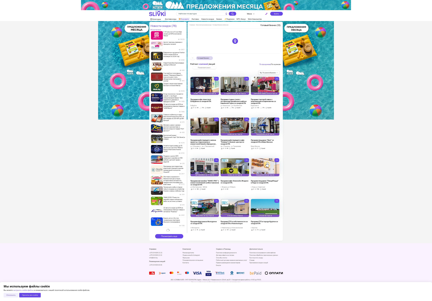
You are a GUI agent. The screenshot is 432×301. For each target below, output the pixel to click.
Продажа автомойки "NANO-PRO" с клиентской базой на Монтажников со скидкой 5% (204, 183)
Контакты (186, 263)
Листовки (195, 19)
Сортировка (156, 30)
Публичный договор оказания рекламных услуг (231, 260)
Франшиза (186, 258)
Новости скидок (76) (164, 26)
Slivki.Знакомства (255, 19)
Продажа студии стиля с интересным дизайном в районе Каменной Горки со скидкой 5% (233, 101)
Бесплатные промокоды (204, 25)
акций (212, 64)
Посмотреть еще (169, 236)
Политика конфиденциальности (226, 253)
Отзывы (251, 260)
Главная (192, 25)
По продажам (264, 64)
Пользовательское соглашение (193, 260)
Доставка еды (170, 19)
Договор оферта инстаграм (225, 255)
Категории (157, 19)
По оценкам (276, 64)
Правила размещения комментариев (228, 263)
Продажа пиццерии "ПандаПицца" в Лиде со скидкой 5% (264, 182)
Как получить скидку (256, 258)
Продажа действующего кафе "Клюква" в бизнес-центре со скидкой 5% (232, 142)
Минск (249, 14)
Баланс (219, 19)
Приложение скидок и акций (258, 263)
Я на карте (185, 19)
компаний (203, 64)
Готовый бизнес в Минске (220, 25)
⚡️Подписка (229, 19)
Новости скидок (207, 19)
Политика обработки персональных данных (263, 255)
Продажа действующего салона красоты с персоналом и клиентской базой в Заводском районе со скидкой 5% (203, 143)
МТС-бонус (241, 19)
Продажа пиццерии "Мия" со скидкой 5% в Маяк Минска (262, 141)
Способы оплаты (221, 258)
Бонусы (218, 265)
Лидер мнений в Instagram (191, 255)
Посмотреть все (204, 68)
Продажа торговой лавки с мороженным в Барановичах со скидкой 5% (263, 101)
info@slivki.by (153, 258)
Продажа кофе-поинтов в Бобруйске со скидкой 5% (200, 100)
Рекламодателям (188, 253)
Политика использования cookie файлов (262, 253)
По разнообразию (269, 73)
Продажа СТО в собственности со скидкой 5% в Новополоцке (234, 222)
